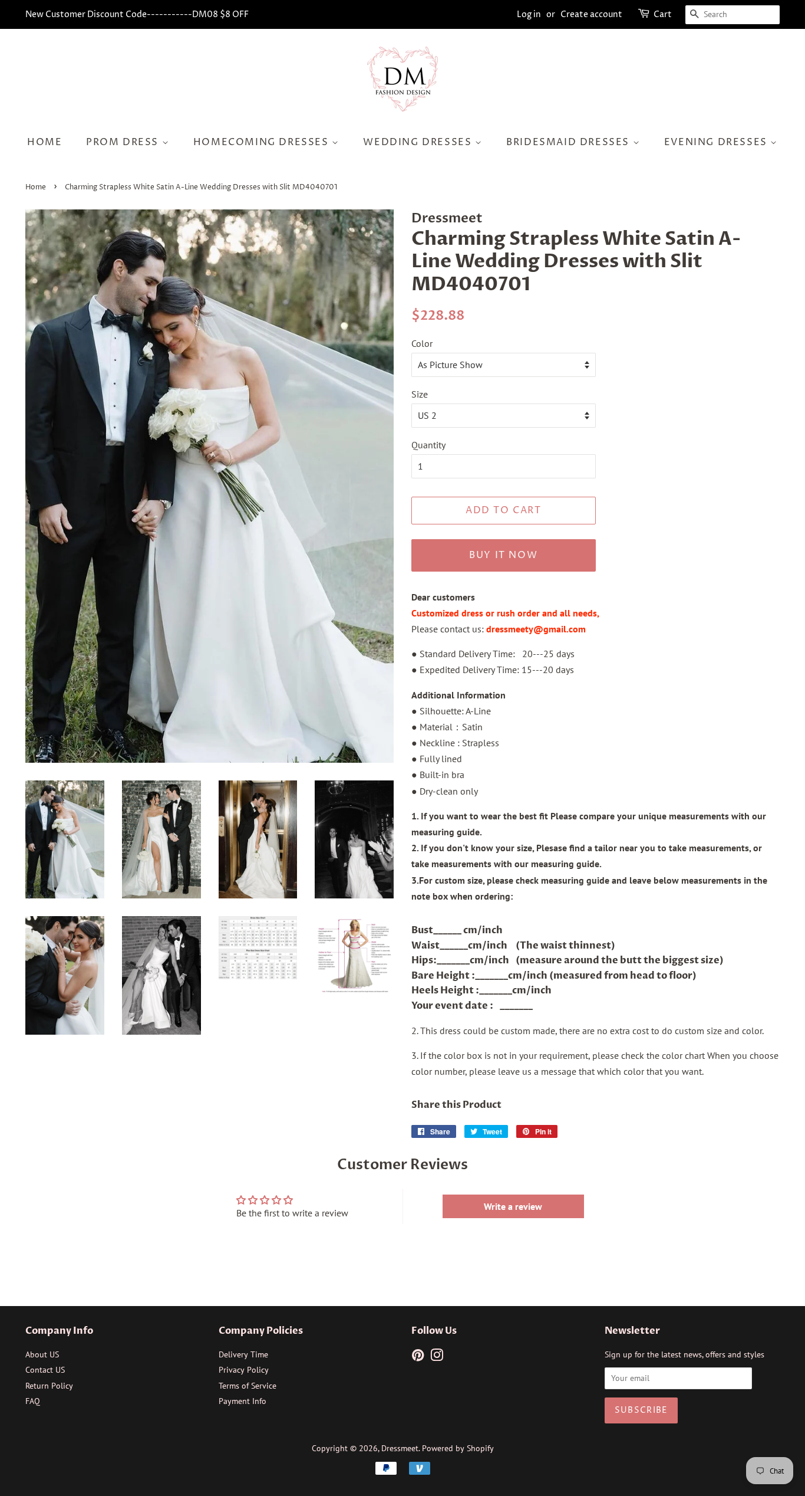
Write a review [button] (513, 1206)
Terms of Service (247, 1385)
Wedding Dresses (419, 142)
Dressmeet (399, 1448)
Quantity (428, 445)
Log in (529, 14)
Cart (663, 14)
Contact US (45, 1369)
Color (422, 343)
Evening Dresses (717, 142)
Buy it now (503, 555)
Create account (591, 14)
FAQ (32, 1401)
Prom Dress (124, 142)
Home (44, 142)
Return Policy (49, 1385)
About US (42, 1354)
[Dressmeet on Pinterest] (417, 1357)
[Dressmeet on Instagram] (436, 1357)
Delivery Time (243, 1354)
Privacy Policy (244, 1369)
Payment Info (242, 1401)
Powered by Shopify (458, 1448)
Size (419, 394)
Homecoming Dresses (262, 142)
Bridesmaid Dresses (569, 142)
